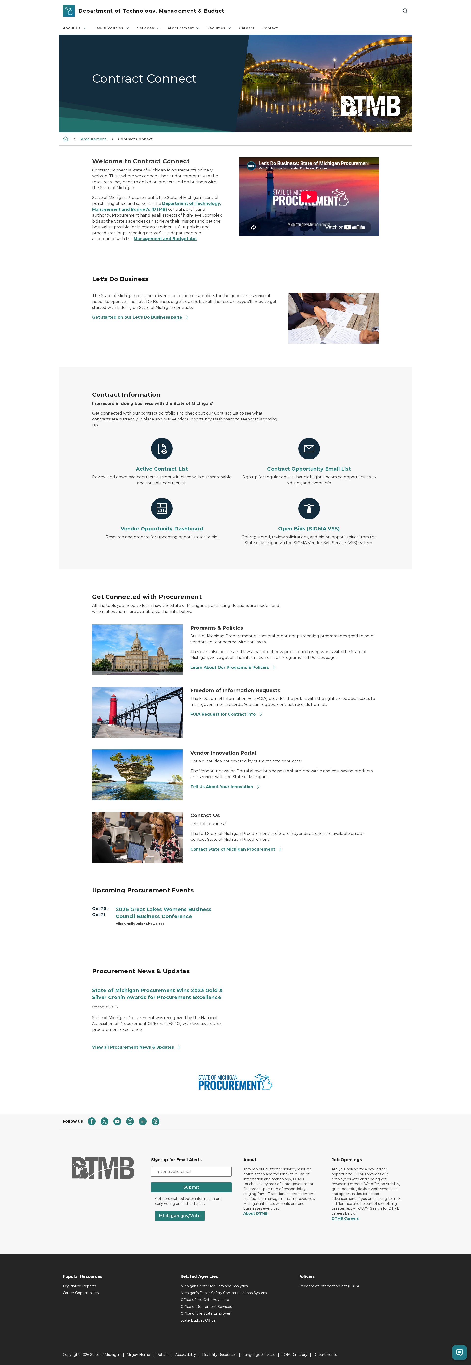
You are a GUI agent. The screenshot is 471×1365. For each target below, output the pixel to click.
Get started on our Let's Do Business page (137, 317)
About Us (72, 28)
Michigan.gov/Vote (180, 1215)
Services (145, 28)
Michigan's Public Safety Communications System (224, 1293)
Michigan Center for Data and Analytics (214, 1286)
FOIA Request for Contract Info (223, 714)
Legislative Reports (79, 1286)
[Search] (405, 11)
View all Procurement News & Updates (133, 1047)
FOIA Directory (294, 1354)
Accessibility (185, 1354)
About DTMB (255, 1213)
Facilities (216, 28)
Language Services (259, 1354)
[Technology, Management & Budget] (66, 139)
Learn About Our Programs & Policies (229, 667)
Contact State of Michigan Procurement (232, 849)
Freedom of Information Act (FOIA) (328, 1286)
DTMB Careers (345, 1218)
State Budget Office (198, 1320)
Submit (191, 1187)
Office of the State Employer (205, 1313)
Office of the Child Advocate (205, 1300)
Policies (162, 1354)
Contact (270, 28)
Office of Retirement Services (206, 1306)
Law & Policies (109, 28)
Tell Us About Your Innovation (221, 786)
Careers (247, 28)
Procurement (181, 28)
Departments (325, 1354)
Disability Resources (219, 1354)
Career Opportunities (81, 1293)
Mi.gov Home (138, 1354)
